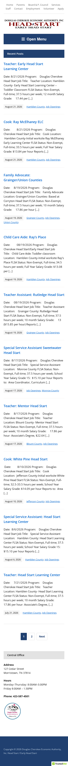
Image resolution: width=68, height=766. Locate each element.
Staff (8, 8)
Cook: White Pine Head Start (26, 459)
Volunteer (49, 8)
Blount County (34, 443)
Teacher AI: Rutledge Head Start (34, 294)
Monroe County (50, 390)
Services (55, 4)
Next (42, 636)
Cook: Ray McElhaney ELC (23, 122)
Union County (11, 222)
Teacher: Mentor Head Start (25, 406)
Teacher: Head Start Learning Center (32, 575)
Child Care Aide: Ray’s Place (25, 237)
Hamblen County (35, 106)
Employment (33, 8)
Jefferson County (35, 501)
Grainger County (35, 217)
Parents (21, 4)
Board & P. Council (38, 4)
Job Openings (53, 106)
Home (9, 4)
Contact (18, 8)
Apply (61, 8)
